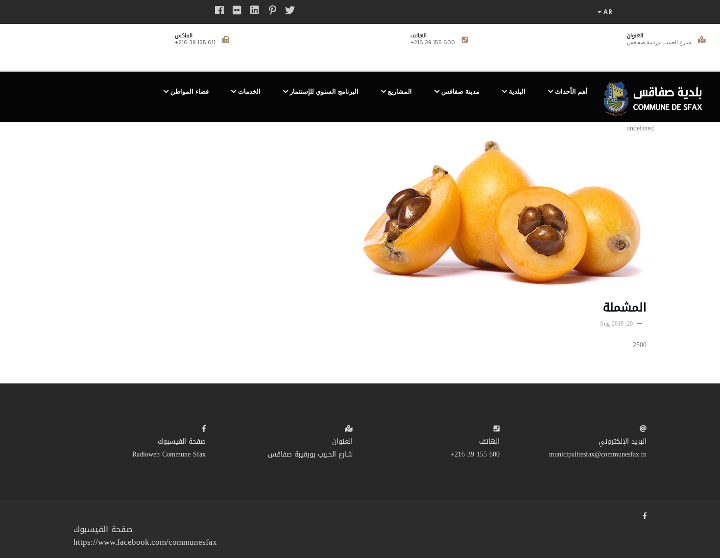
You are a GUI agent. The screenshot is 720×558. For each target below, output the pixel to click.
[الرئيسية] (656, 95)
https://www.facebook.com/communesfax (145, 542)
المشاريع (400, 91)
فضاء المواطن (189, 91)
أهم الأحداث (571, 91)
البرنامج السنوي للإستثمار (324, 91)
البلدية (517, 91)
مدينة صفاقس (460, 91)
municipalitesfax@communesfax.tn (598, 454)
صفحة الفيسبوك (182, 441)
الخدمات (249, 91)
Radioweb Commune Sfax (169, 454)
